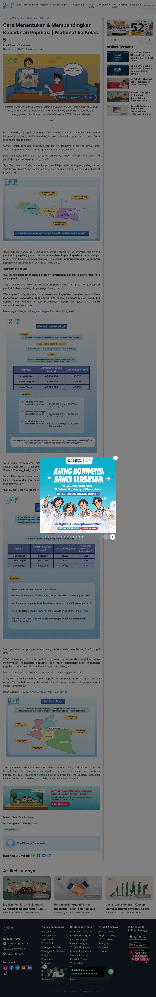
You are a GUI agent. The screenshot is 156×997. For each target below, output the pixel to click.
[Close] (115, 458)
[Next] (112, 537)
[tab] (42, 537)
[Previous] (106, 537)
